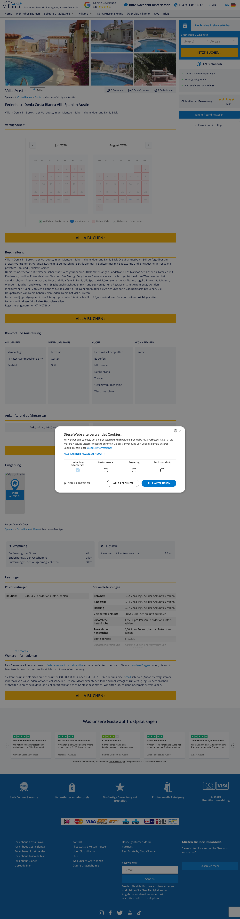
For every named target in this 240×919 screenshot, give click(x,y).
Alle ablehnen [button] (123, 483)
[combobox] (175, 430)
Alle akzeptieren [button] (159, 483)
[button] (120, 453)
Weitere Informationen (99, 447)
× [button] (180, 430)
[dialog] (120, 459)
